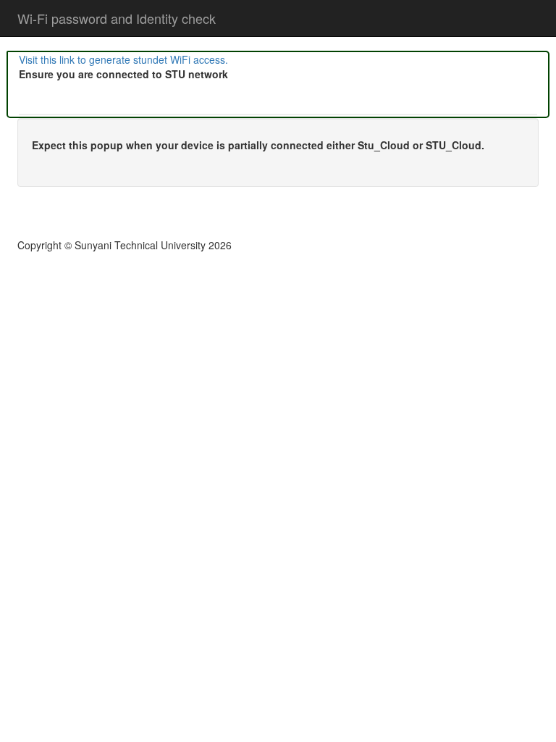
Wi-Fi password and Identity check (116, 18)
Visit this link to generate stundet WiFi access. (123, 59)
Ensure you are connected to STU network (123, 74)
